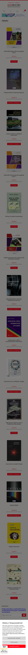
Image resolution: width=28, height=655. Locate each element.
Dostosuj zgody (14, 642)
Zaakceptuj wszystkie (14, 646)
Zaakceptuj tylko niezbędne (14, 638)
